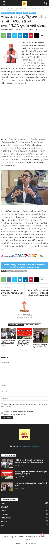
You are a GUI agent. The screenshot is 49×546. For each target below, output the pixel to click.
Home (3, 8)
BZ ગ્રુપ (9, 271)
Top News (4, 514)
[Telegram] (20, 35)
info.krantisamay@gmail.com (29, 446)
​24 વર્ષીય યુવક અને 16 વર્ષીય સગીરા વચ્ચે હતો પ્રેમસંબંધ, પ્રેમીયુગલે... (31, 472)
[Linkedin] (25, 35)
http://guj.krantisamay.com (24, 317)
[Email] (36, 35)
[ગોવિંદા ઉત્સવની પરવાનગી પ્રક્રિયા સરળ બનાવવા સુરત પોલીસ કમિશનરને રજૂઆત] (8, 334)
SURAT (25, 12)
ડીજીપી (24, 271)
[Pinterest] (31, 35)
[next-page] (26, 351)
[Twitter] (14, 35)
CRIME (13, 12)
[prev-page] (23, 351)
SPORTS (21, 537)
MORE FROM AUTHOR (32, 325)
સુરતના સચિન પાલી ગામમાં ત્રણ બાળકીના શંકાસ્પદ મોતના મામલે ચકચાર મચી (38, 293)
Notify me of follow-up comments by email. (18, 412)
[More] (41, 35)
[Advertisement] (24, 112)
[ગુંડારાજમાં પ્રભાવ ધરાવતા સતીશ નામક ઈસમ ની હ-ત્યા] (40, 335)
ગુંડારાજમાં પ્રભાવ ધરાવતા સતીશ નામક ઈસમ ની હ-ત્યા (40, 346)
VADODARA (32, 12)
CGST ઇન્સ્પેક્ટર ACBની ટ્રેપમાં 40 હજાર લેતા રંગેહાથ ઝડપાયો (12, 293)
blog (2, 525)
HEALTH (27, 540)
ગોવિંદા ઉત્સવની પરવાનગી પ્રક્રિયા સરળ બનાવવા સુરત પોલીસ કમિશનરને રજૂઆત (8, 343)
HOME (6, 537)
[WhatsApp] (3, 35)
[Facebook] (9, 35)
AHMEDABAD (10, 8)
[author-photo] (24, 306)
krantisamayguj (8, 29)
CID (14, 271)
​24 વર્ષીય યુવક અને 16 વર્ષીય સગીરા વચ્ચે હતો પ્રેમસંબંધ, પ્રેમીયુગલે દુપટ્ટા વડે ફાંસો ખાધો (23, 343)
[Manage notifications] (42, 535)
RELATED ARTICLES (16, 325)
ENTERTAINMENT (31, 537)
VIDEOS (4, 521)
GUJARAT (19, 12)
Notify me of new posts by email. (15, 414)
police (19, 271)
